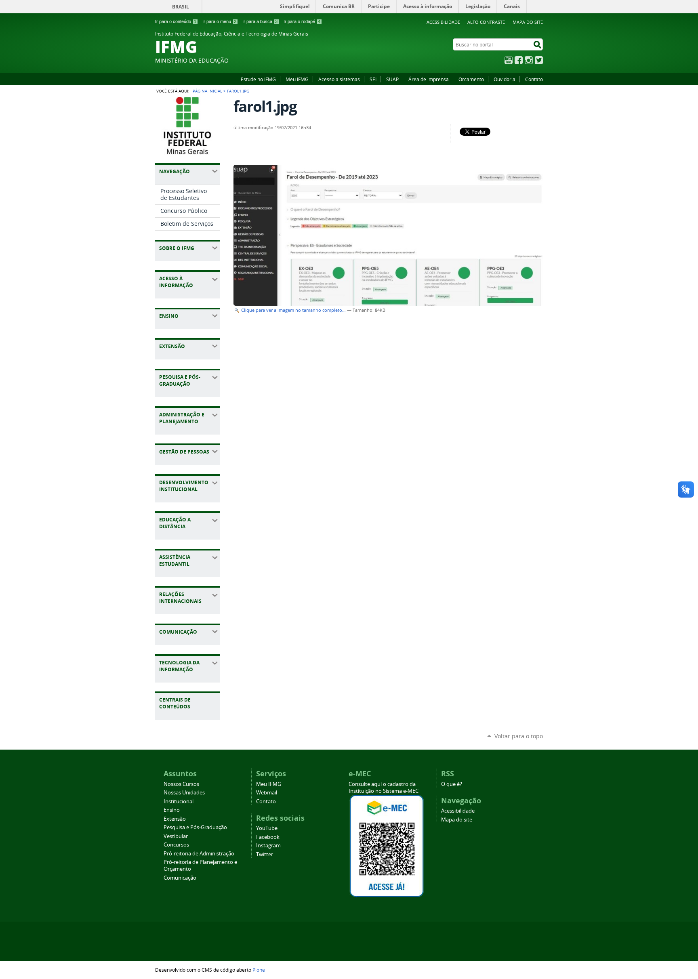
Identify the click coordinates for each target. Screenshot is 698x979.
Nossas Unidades (184, 792)
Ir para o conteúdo (175, 21)
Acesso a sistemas (339, 79)
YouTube (509, 60)
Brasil (180, 6)
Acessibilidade (443, 22)
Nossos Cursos (181, 784)
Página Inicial (207, 91)
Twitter (539, 60)
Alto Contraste (486, 22)
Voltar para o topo (518, 736)
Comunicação (180, 877)
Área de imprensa (428, 79)
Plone (258, 969)
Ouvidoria (504, 79)
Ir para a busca (260, 21)
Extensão (175, 818)
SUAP (392, 79)
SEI (373, 79)
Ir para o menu (219, 21)
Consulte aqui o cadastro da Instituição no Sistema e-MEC (383, 787)
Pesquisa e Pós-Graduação (195, 827)
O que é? (451, 784)
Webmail (266, 792)
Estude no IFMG (258, 79)
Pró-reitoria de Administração (199, 853)
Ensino (172, 810)
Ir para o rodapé (302, 21)
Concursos (176, 844)
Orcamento (471, 79)
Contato (534, 79)
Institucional (178, 801)
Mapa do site (528, 22)
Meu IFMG (297, 79)
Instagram (529, 60)
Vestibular (176, 836)
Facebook (519, 60)
